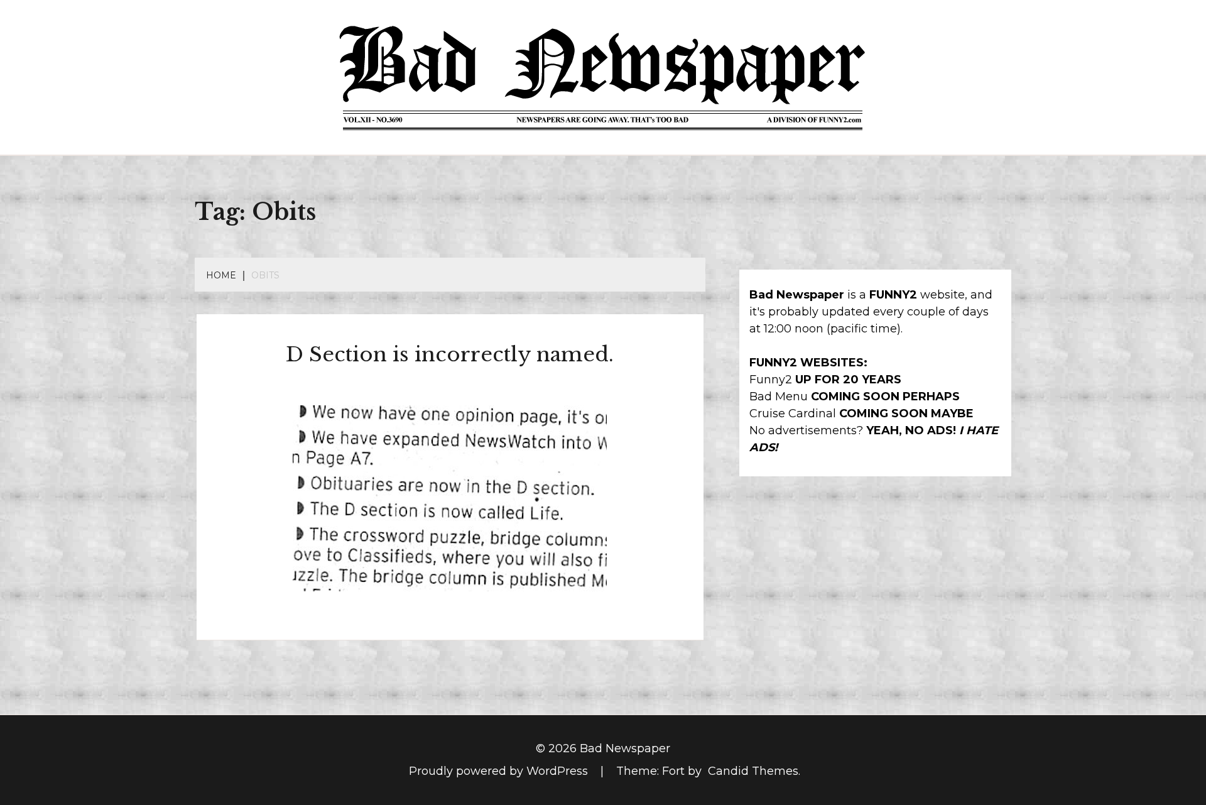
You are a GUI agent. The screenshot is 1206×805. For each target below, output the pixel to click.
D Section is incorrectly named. (450, 354)
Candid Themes (753, 771)
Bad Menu (778, 396)
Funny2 (770, 379)
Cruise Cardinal (792, 413)
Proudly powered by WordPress (500, 771)
